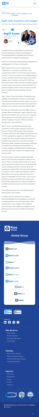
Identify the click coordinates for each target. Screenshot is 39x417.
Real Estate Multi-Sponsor (14, 338)
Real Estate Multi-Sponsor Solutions (16, 359)
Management (10, 376)
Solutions (9, 351)
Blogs (9, 13)
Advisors (9, 379)
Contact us (10, 385)
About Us (9, 371)
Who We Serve (11, 330)
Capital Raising (26, 24)
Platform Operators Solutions (15, 356)
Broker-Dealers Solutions (14, 353)
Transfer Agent (11, 341)
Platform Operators (12, 336)
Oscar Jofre (7, 24)
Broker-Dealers (11, 333)
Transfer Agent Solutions (13, 361)
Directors (9, 382)
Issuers (34, 24)
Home (4, 13)
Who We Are (10, 374)
